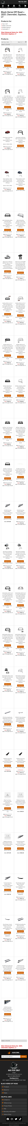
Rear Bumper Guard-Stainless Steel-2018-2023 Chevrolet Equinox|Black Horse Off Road (7, 927)
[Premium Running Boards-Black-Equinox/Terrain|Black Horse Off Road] (20, 837)
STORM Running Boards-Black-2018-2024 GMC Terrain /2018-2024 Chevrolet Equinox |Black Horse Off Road (7, 968)
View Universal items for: (11, 1047)
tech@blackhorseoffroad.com (14, 1074)
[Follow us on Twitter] (16, 1119)
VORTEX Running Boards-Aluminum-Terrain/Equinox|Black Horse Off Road (7, 1009)
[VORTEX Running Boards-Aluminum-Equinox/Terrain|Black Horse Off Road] (20, 961)
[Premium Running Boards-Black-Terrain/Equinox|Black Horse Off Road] (7, 878)
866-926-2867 (14, 1070)
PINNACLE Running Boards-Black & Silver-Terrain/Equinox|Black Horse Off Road (7, 843)
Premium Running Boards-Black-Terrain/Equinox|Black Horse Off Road (7, 885)
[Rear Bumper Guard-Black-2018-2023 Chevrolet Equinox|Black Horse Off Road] (20, 878)
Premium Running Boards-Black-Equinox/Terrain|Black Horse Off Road (20, 843)
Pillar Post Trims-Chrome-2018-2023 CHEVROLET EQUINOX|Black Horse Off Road (7, 802)
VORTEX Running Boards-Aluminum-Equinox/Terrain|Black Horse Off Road (20, 967)
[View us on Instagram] (12, 1119)
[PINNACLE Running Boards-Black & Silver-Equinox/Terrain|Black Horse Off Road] (20, 795)
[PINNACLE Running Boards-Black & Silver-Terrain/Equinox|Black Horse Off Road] (7, 837)
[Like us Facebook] (8, 1119)
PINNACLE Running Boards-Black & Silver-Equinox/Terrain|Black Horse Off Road (20, 802)
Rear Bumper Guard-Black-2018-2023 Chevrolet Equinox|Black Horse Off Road (20, 885)
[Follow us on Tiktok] (20, 1119)
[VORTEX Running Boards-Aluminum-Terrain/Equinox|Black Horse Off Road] (7, 1002)
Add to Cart (7, 765)
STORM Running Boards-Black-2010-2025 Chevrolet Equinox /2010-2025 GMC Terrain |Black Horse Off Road (20, 927)
